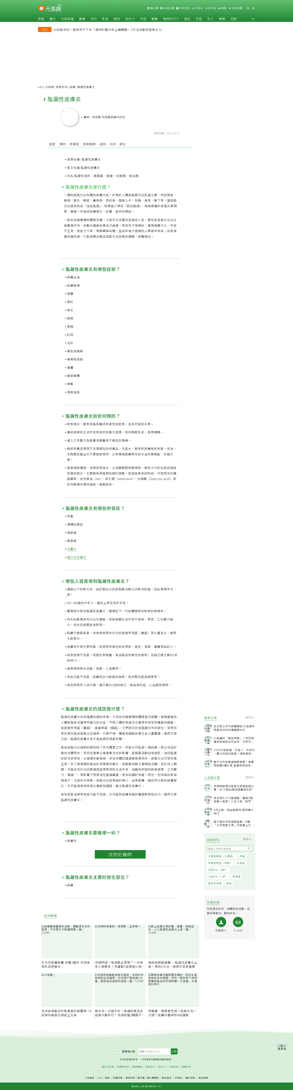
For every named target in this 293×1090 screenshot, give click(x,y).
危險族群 (89, 144)
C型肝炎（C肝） (218, 876)
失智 (143, 18)
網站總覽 (203, 1078)
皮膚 (72, 87)
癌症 (187, 18)
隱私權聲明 (153, 1077)
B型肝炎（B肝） (218, 869)
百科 (94, 18)
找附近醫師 (120, 854)
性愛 (199, 18)
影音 (105, 18)
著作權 (141, 1077)
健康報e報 (128, 1051)
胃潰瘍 (236, 876)
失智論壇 (67, 18)
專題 (222, 18)
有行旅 (212, 8)
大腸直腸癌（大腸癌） (221, 856)
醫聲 (154, 18)
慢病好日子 (171, 18)
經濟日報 (168, 8)
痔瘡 (242, 856)
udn (40, 87)
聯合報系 (167, 1078)
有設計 (198, 8)
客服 (107, 1077)
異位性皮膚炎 (76, 557)
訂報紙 (178, 1078)
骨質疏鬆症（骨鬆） (220, 863)
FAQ (100, 1077)
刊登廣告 (90, 1078)
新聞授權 (117, 1078)
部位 (122, 144)
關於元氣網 (108, 1067)
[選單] (253, 8)
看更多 (250, 717)
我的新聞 (236, 8)
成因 (103, 144)
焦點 (41, 18)
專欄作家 (186, 1067)
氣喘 (228, 883)
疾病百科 (61, 87)
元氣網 (49, 87)
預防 (62, 144)
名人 (210, 18)
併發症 (74, 144)
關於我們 (190, 1078)
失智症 (241, 863)
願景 (224, 8)
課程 (117, 18)
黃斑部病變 (215, 883)
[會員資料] (248, 8)
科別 (113, 144)
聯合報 (154, 8)
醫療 (82, 18)
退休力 (130, 18)
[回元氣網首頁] (53, 8)
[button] (252, 18)
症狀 (52, 144)
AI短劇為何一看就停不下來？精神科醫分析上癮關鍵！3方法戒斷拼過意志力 (108, 29)
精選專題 (137, 1067)
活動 (233, 18)
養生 (53, 18)
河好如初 (184, 8)
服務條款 (130, 1077)
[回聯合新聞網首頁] (41, 8)
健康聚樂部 (123, 1067)
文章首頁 (173, 1067)
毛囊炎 (72, 549)
